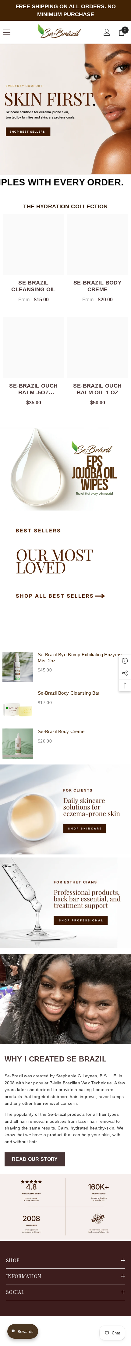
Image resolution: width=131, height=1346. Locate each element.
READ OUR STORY (35, 1159)
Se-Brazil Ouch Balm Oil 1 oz (97, 389)
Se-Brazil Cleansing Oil (33, 286)
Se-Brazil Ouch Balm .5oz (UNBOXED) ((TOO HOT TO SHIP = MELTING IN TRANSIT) (33, 389)
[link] (65, 1207)
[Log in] (107, 32)
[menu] (6, 32)
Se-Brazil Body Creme (97, 286)
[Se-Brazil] (65, 468)
